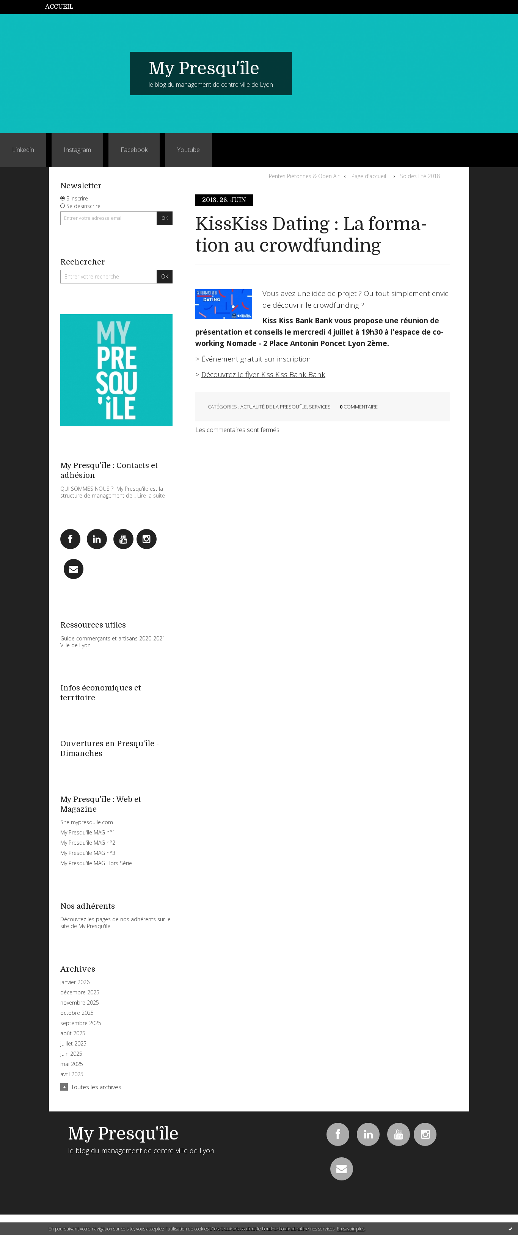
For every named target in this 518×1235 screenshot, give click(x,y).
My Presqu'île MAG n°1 (87, 832)
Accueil (59, 6)
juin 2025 (71, 1053)
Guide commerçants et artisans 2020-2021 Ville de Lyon (112, 642)
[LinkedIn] (97, 539)
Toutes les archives (96, 1087)
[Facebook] (70, 539)
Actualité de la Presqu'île (273, 406)
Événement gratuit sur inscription (257, 359)
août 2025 (72, 1033)
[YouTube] (123, 539)
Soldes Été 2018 (420, 176)
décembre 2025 (79, 992)
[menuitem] (63, 7)
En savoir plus (350, 1229)
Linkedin (23, 150)
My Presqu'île (204, 68)
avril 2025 (71, 1074)
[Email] (74, 569)
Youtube (188, 150)
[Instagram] (147, 539)
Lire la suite (151, 495)
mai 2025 (71, 1064)
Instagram (77, 150)
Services (320, 406)
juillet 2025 (73, 1043)
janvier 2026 (74, 982)
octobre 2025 (77, 1013)
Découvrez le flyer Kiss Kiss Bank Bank (263, 374)
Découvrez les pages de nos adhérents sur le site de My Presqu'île (115, 923)
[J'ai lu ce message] (510, 1229)
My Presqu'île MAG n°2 (87, 842)
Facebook (134, 150)
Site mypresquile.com (86, 822)
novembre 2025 (79, 1002)
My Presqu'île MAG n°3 (87, 852)
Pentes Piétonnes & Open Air (304, 176)
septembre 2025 (80, 1023)
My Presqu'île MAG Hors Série (96, 863)
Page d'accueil (369, 176)
